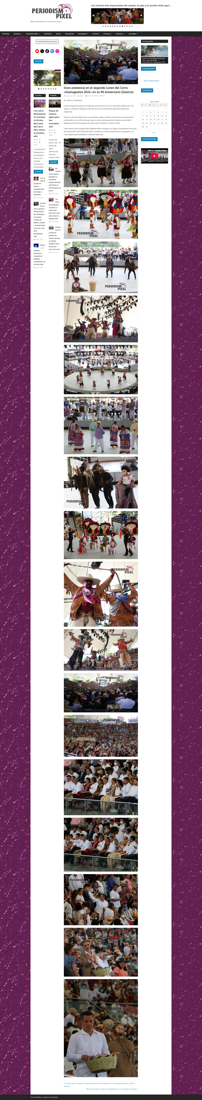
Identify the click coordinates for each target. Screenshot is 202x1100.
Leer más (38, 171)
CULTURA (106, 34)
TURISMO (101, 96)
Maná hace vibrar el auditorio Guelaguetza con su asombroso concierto (111, 1089)
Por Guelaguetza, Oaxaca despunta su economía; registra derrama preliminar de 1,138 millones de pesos (55, 179)
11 (150, 116)
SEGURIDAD (82, 34)
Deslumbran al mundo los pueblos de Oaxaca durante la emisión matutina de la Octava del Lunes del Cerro (55, 238)
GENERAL (17, 34)
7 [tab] (117, 26)
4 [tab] (110, 26)
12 (154, 116)
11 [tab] (127, 26)
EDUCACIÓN (69, 34)
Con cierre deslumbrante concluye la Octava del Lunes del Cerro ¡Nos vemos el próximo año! (40, 123)
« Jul (153, 133)
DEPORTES (48, 34)
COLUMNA (132, 34)
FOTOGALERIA (92, 96)
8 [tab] (119, 26)
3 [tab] (107, 26)
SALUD (58, 34)
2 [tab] (105, 26)
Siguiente (58, 77)
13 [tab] (132, 26)
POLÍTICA (95, 34)
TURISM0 (53, 95)
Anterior (36, 77)
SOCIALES (119, 34)
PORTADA (5, 34)
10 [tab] (124, 26)
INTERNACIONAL (32, 34)
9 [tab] (122, 26)
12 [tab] (129, 26)
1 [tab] (103, 26)
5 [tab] (112, 26)
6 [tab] (115, 26)
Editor (82, 96)
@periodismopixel (151, 81)
